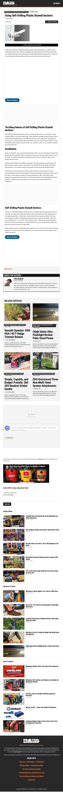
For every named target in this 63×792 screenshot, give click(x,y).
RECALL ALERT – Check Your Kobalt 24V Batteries (41, 707)
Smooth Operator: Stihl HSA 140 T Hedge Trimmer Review (17, 334)
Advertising (30, 762)
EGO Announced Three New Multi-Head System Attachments (45, 383)
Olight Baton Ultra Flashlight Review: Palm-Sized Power (43, 335)
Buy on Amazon (12, 100)
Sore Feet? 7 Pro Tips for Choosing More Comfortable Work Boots (42, 606)
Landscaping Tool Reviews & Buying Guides (43, 373)
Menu (57, 3)
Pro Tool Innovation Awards (31, 769)
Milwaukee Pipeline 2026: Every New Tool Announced (42, 666)
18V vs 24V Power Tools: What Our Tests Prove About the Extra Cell (42, 572)
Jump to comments (52, 21)
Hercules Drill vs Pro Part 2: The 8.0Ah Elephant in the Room (42, 544)
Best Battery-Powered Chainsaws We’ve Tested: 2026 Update (42, 558)
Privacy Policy (27, 745)
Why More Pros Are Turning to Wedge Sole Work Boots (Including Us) (42, 633)
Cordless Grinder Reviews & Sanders (14, 373)
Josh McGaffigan (10, 340)
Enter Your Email (8, 495)
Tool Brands (40, 762)
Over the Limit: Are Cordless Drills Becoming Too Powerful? (40, 694)
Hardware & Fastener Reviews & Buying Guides (16, 12)
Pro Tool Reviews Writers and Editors (31, 776)
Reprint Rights (24, 765)
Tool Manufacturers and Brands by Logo (32, 772)
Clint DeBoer (9, 18)
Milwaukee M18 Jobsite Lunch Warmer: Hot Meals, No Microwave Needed (42, 681)
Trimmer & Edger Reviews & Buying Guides (15, 325)
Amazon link (41, 459)
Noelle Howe (37, 341)
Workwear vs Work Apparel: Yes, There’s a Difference (42, 591)
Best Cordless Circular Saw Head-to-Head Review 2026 (42, 530)
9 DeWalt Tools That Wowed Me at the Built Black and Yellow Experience (42, 517)
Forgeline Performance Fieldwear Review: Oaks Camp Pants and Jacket (42, 619)
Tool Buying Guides (37, 765)
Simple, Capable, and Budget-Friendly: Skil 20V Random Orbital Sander (16, 384)
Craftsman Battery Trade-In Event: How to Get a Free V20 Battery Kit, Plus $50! (41, 722)
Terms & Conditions (38, 745)
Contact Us (31, 780)
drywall (9, 269)
